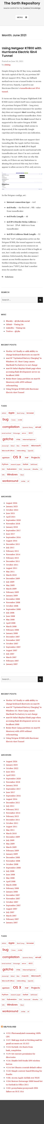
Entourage (16, 433)
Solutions (9, 276)
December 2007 (13, 636)
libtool (13, 446)
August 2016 (11, 540)
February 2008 (12, 629)
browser (30, 413)
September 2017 (13, 530)
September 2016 (13, 537)
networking (21, 451)
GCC (31, 433)
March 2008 (11, 626)
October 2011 (12, 564)
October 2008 (12, 605)
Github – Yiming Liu (14, 324)
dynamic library (28, 427)
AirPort (4, 413)
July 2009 (10, 581)
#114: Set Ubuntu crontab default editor (24, 1067)
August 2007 (11, 650)
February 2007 (12, 660)
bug (5, 419)
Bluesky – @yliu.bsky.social (18, 321)
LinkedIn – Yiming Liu (15, 327)
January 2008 (12, 633)
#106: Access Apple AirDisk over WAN (22, 1077)
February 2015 (12, 551)
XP (28, 481)
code (20, 420)
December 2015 (13, 544)
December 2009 (13, 578)
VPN (3, 475)
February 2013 (12, 557)
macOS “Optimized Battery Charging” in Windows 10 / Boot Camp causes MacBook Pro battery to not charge (24, 361)
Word (22, 475)
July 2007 (10, 653)
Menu (20, 17)
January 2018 (12, 527)
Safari (25, 464)
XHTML (23, 481)
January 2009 (12, 595)
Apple (11, 412)
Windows (12, 474)
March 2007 (11, 657)
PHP (26, 457)
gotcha (8, 439)
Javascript (5, 446)
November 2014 (13, 554)
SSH (3, 469)
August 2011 (11, 568)
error (24, 433)
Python (5, 464)
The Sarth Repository (22, 3)
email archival (6, 433)
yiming (7, 64)
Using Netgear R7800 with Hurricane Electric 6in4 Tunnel (21, 52)
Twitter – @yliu (13, 331)
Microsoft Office (8, 451)
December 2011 (13, 561)
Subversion (12, 469)
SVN (20, 469)
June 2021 (10, 513)
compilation (11, 427)
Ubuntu (35, 469)
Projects (35, 457)
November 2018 (13, 523)
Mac (18, 446)
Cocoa (13, 420)
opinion (6, 457)
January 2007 (12, 664)
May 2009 (10, 585)
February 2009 (12, 592)
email (38, 427)
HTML (18, 439)
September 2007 (13, 647)
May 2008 (10, 619)
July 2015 (10, 547)
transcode (27, 469)
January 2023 (12, 506)
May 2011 (10, 571)
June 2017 (10, 533)
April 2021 (10, 516)
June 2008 (10, 616)
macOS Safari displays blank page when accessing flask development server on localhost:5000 (23, 372)
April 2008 (10, 623)
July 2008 (10, 612)
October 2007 (12, 643)
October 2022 (12, 510)
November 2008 (13, 602)
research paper (16, 464)
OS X (17, 457)
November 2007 (13, 640)
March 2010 (11, 575)
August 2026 (11, 503)
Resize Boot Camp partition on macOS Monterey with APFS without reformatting (23, 382)
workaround (10, 481)
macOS (25, 445)
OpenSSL (30, 451)
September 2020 (13, 520)
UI (41, 469)
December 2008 (13, 599)
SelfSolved (34, 464)
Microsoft (36, 445)
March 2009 (11, 588)
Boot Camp (20, 413)
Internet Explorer (29, 439)
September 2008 (13, 609)
